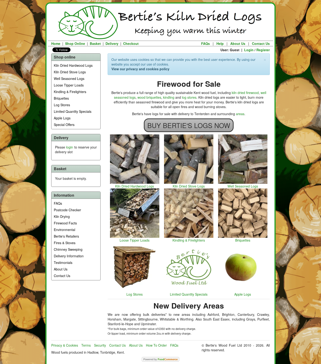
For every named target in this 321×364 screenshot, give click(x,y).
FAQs (205, 43)
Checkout (131, 43)
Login (249, 49)
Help (220, 43)
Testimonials (63, 262)
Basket (95, 43)
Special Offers (64, 124)
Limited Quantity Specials (72, 111)
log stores (189, 97)
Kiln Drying (62, 216)
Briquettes (61, 98)
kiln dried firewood (245, 92)
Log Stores (62, 104)
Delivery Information (69, 256)
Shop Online (75, 43)
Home (55, 43)
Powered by (160, 359)
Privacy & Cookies (64, 345)
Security (100, 345)
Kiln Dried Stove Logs (70, 72)
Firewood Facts (65, 223)
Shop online (64, 57)
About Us (237, 43)
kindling (168, 97)
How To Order (156, 345)
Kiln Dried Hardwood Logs (73, 65)
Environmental (64, 229)
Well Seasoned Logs (69, 78)
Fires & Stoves (64, 242)
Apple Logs (62, 118)
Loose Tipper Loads (69, 85)
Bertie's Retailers (66, 236)
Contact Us (261, 43)
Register (263, 49)
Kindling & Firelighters (70, 91)
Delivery (112, 43)
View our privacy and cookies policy (140, 69)
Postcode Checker (67, 209)
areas (240, 113)
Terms (86, 345)
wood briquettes (149, 97)
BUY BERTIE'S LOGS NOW (188, 125)
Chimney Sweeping (68, 249)
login (69, 147)
